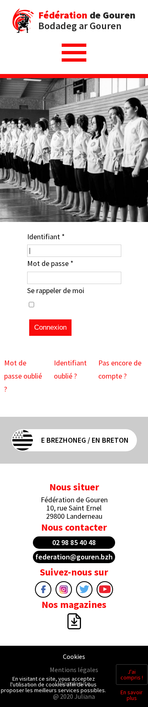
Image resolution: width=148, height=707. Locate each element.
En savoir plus (131, 695)
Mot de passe (50, 263)
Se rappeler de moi (55, 290)
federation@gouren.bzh (74, 556)
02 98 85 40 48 (74, 542)
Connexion (50, 327)
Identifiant (46, 236)
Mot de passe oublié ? (23, 376)
